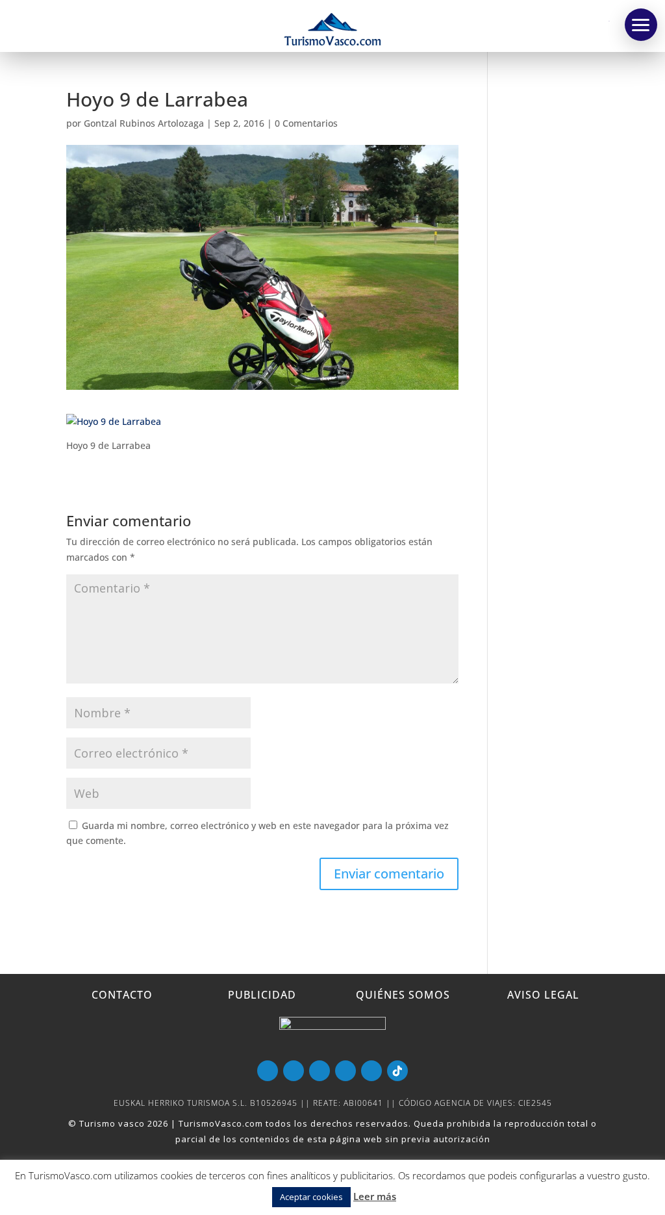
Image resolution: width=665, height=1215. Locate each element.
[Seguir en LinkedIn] (345, 1070)
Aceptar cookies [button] (311, 1197)
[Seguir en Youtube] (267, 1070)
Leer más (374, 1196)
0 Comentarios (306, 123)
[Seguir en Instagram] (371, 1070)
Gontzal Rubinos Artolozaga (144, 123)
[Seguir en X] (319, 1070)
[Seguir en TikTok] (397, 1070)
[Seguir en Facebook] (293, 1070)
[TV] (641, 24)
